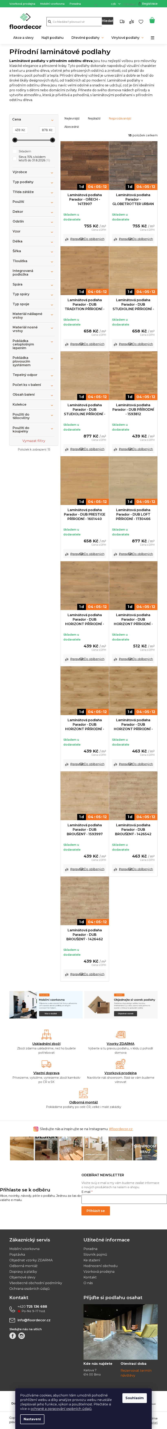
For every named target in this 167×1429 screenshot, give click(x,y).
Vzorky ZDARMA (119, 1044)
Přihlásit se (92, 1210)
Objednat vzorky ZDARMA (29, 1260)
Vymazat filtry (32, 441)
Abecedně (70, 127)
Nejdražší (92, 118)
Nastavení (31, 1419)
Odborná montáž (82, 1102)
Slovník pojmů (94, 1254)
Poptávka (16, 1254)
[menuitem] (22, 38)
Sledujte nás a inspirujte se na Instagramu (84, 1129)
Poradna (73, 3)
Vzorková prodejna (21, 3)
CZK (112, 4)
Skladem (23, 151)
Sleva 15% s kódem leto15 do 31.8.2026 (32, 158)
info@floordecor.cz (32, 1320)
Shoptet (150, 1422)
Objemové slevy (21, 1277)
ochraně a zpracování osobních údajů (59, 1409)
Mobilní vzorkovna (51, 3)
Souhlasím (133, 1398)
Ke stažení (90, 1260)
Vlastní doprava (45, 1073)
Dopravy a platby (22, 1271)
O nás (86, 1283)
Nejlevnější (70, 118)
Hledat (106, 21)
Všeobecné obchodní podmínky (34, 1283)
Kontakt (88, 1277)
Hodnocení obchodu (99, 1265)
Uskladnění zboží (45, 1044)
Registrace (148, 3)
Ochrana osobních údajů (28, 1288)
